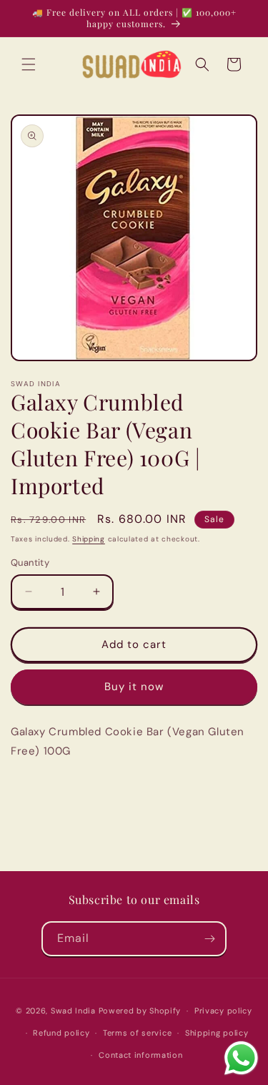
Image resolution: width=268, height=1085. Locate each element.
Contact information (140, 1055)
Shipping (88, 539)
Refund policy (61, 1033)
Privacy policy (223, 1011)
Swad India (73, 1011)
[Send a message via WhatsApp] (241, 1058)
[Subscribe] (209, 938)
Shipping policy (217, 1033)
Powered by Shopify (140, 1011)
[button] (28, 64)
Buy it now (134, 686)
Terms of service (137, 1033)
